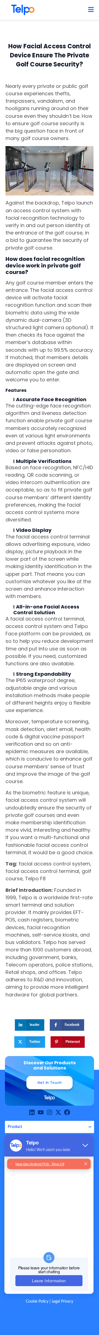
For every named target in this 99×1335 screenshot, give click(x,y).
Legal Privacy (62, 1301)
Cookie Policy (37, 1301)
